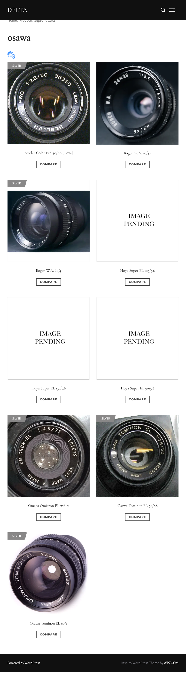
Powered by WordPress (24, 663)
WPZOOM (171, 663)
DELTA (17, 10)
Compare (48, 164)
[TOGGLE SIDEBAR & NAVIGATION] (173, 10)
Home (12, 20)
